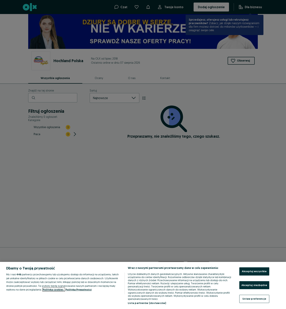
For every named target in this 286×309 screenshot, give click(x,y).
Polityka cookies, (54, 289)
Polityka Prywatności (79, 289)
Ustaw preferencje (254, 298)
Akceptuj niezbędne (254, 285)
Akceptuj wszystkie (254, 271)
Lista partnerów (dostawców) (147, 303)
